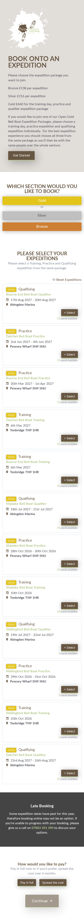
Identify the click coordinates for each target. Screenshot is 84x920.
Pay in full (26, 882)
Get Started (21, 155)
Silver (42, 215)
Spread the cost (53, 882)
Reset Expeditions (68, 279)
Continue (40, 901)
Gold (42, 201)
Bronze (42, 227)
